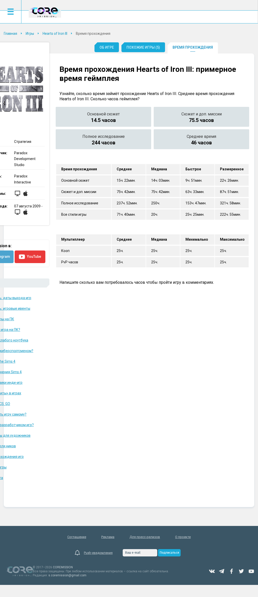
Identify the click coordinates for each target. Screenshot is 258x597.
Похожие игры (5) (143, 47)
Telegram (222, 571)
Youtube (251, 571)
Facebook (232, 571)
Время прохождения (193, 47)
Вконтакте (212, 571)
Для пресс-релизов (145, 537)
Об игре (107, 47)
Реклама (107, 537)
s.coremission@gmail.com (67, 575)
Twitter (241, 571)
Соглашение (76, 537)
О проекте (183, 537)
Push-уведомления (98, 553)
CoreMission (45, 12)
